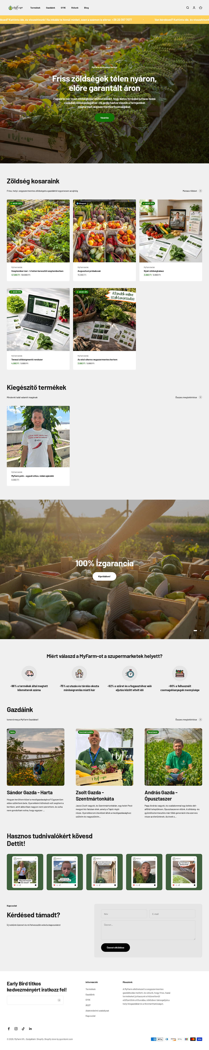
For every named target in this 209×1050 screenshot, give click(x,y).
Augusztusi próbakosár (89, 271)
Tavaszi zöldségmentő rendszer (27, 359)
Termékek (35, 7)
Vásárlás (104, 117)
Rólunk (74, 7)
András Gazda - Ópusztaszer (161, 795)
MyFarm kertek (16, 267)
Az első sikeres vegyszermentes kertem (97, 359)
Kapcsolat (91, 1015)
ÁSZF (88, 1005)
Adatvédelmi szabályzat (97, 1010)
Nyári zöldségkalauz (154, 271)
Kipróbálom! (104, 576)
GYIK (63, 7)
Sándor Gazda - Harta (30, 792)
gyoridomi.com (66, 1039)
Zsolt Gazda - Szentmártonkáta (95, 795)
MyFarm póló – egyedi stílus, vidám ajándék (32, 475)
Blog (86, 7)
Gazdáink (50, 7)
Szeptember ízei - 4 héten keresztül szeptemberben (37, 271)
